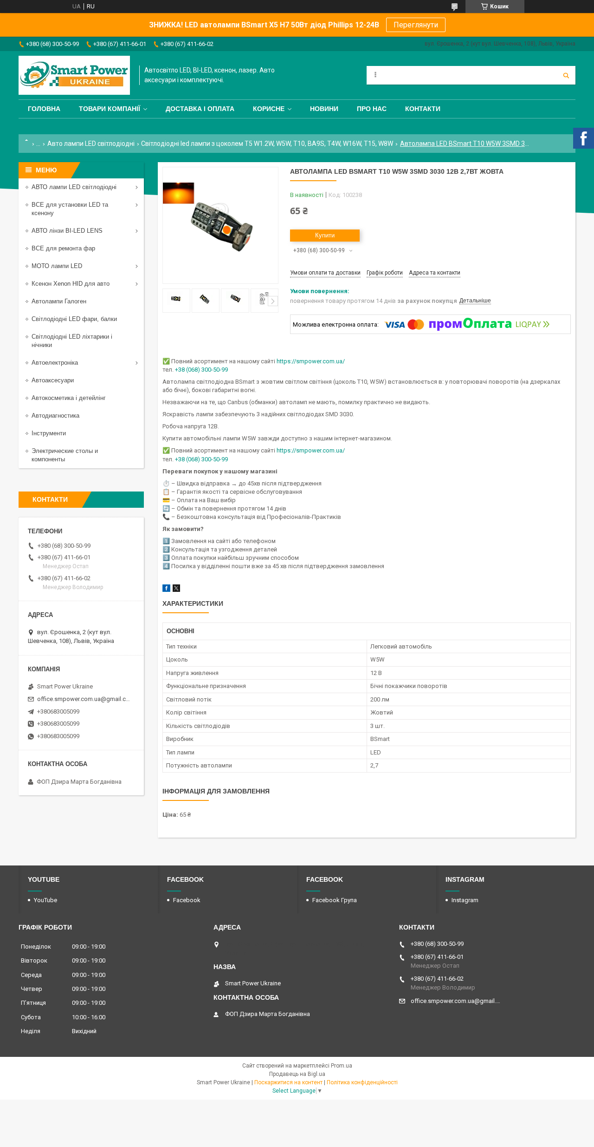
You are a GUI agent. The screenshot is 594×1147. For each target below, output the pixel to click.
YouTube (45, 900)
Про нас (372, 108)
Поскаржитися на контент (288, 1082)
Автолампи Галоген (59, 301)
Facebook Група (334, 900)
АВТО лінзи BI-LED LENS (67, 230)
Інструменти (49, 433)
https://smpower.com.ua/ (311, 361)
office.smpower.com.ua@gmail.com (84, 698)
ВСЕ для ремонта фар (63, 248)
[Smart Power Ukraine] (74, 75)
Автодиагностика (55, 415)
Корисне (268, 108)
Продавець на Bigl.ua (297, 1074)
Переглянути (416, 24)
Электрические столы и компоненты (65, 455)
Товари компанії (109, 108)
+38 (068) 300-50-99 (201, 369)
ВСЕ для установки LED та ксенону (70, 208)
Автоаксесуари (53, 380)
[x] (176, 589)
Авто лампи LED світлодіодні (91, 143)
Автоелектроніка (55, 362)
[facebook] (166, 589)
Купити (325, 235)
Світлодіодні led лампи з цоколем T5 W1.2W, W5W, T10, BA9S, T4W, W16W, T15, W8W (267, 143)
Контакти (422, 108)
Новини (324, 108)
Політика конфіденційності (362, 1082)
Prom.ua (341, 1065)
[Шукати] (566, 75)
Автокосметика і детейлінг (69, 397)
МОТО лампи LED (57, 265)
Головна (44, 108)
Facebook (186, 900)
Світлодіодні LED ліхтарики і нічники (72, 340)
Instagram (465, 900)
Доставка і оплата (200, 108)
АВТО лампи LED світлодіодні (74, 187)
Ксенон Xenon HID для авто (71, 283)
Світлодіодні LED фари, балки (74, 318)
